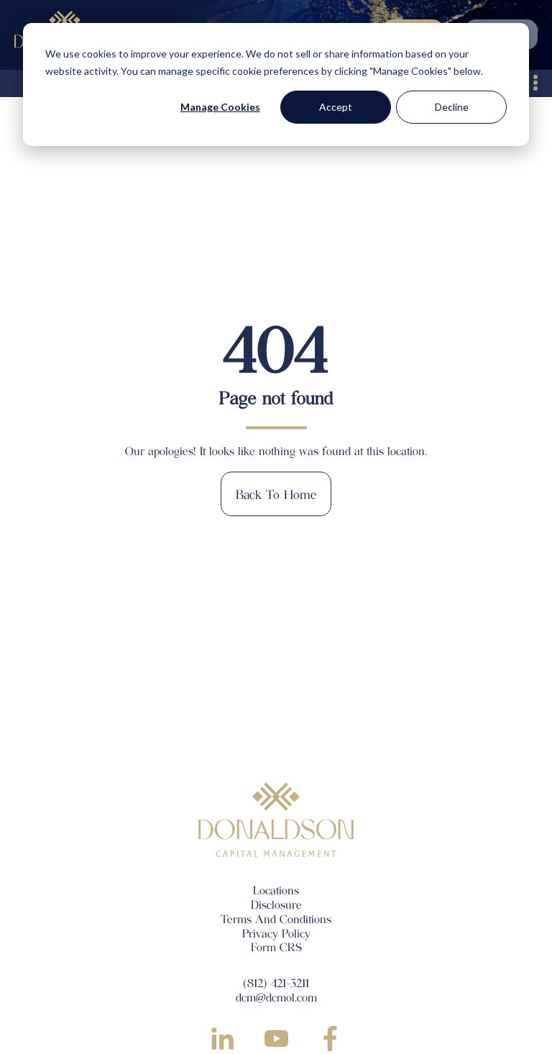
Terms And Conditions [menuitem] (276, 918)
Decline (452, 107)
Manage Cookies (220, 107)
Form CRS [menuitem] (276, 946)
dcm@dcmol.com (276, 996)
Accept (335, 107)
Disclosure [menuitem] (276, 904)
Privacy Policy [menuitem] (276, 932)
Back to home (276, 494)
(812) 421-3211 (276, 982)
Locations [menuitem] (276, 889)
